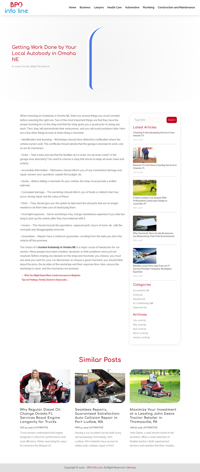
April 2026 (138, 329)
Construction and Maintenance (176, 7)
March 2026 (139, 333)
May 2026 (138, 324)
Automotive (132, 7)
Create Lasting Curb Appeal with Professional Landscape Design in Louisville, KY (150, 200)
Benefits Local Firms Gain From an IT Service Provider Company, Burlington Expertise (152, 269)
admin (17, 66)
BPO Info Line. (95, 467)
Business (85, 7)
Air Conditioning (141, 303)
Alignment (138, 307)
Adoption (137, 299)
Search (171, 120)
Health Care (114, 7)
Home (72, 7)
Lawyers (99, 7)
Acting (136, 295)
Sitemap (131, 467)
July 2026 (138, 320)
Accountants (139, 290)
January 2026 (140, 337)
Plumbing (148, 7)
